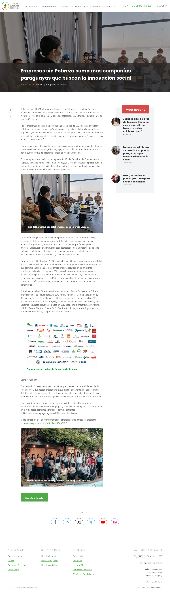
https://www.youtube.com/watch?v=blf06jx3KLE (44, 423)
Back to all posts (34, 498)
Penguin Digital (156, 588)
